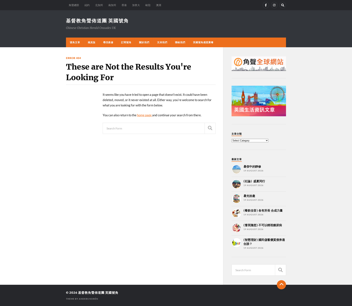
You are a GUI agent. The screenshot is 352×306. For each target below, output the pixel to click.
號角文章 (75, 42)
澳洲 (158, 5)
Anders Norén (88, 298)
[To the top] (281, 284)
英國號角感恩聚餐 (203, 42)
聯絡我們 (180, 42)
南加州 (112, 5)
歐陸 (148, 5)
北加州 (99, 5)
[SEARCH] (210, 128)
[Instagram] (274, 5)
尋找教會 (108, 42)
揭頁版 (92, 42)
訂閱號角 (126, 42)
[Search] (282, 5)
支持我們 (162, 42)
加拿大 (136, 5)
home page (144, 115)
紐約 (87, 5)
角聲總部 (74, 5)
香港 (124, 5)
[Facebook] (266, 5)
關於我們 (144, 42)
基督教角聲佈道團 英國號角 (97, 20)
